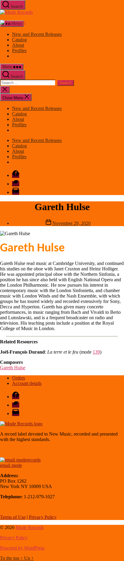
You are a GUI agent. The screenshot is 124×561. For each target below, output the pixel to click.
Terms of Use (13, 517)
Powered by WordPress (22, 547)
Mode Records (30, 527)
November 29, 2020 (71, 223)
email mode (11, 465)
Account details (27, 383)
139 (96, 352)
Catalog (19, 39)
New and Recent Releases (37, 34)
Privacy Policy (43, 517)
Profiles (19, 50)
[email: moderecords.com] (20, 459)
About (18, 45)
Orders (18, 377)
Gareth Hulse (12, 367)
